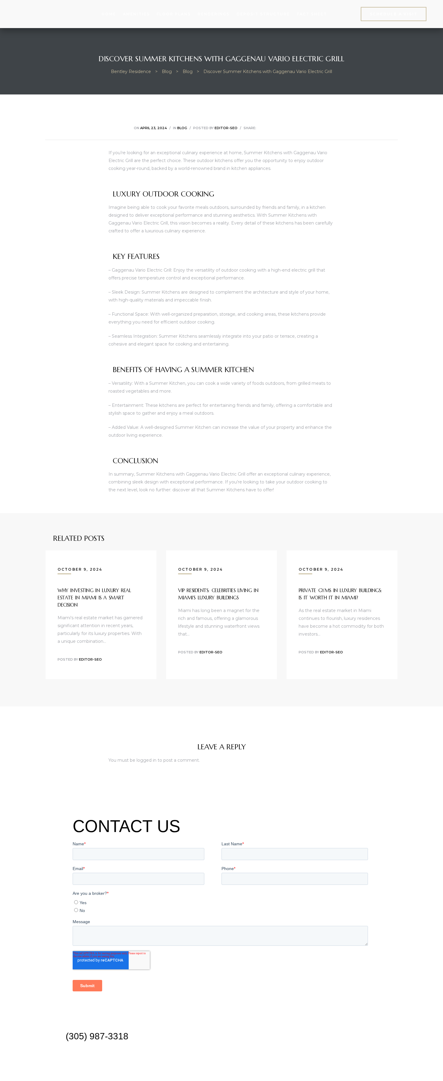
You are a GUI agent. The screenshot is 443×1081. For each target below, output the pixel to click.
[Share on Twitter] (268, 127)
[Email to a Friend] (306, 127)
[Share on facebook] (260, 127)
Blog (182, 128)
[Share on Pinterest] (298, 127)
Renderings (214, 14)
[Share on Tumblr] (283, 127)
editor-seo (226, 128)
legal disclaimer (221, 1066)
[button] (393, 14)
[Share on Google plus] (290, 127)
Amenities (136, 14)
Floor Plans (174, 14)
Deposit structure (263, 14)
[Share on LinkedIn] (275, 127)
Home (109, 14)
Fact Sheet (312, 14)
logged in (146, 760)
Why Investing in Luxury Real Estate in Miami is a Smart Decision (94, 597)
